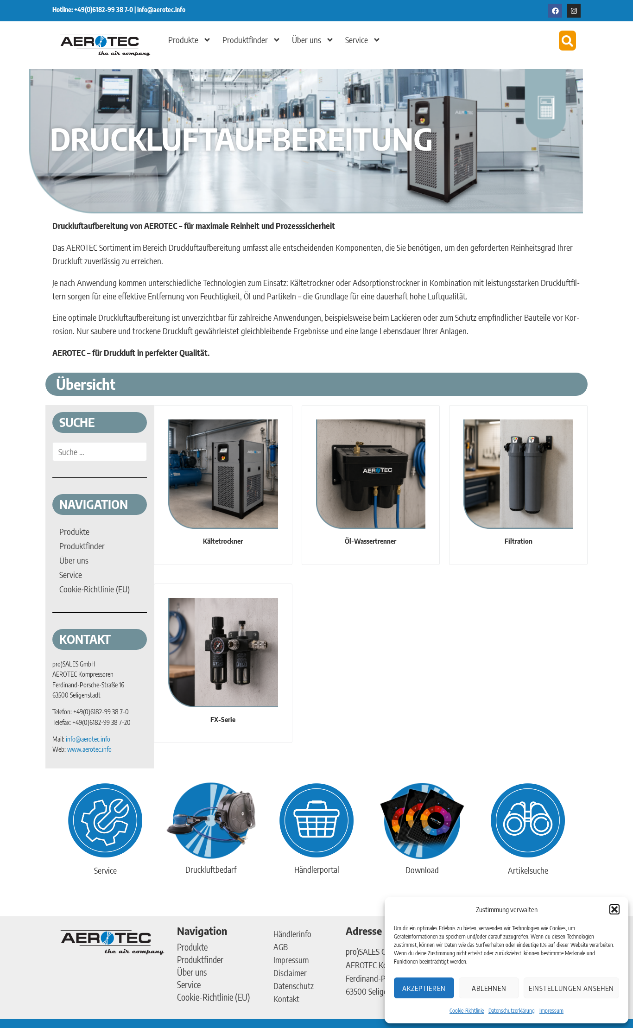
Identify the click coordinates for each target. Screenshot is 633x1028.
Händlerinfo (292, 933)
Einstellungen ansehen (571, 988)
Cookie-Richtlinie (466, 1010)
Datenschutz (293, 985)
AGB (280, 946)
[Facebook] (555, 11)
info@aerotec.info (161, 9)
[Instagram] (574, 11)
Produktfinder (245, 39)
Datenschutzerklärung (511, 1010)
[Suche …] (99, 451)
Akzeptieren (424, 988)
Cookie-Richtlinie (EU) (213, 997)
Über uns (306, 39)
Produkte (183, 39)
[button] (614, 909)
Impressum (551, 1010)
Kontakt (286, 998)
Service (356, 39)
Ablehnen (489, 988)
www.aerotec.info (89, 749)
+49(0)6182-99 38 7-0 (104, 9)
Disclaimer (290, 972)
